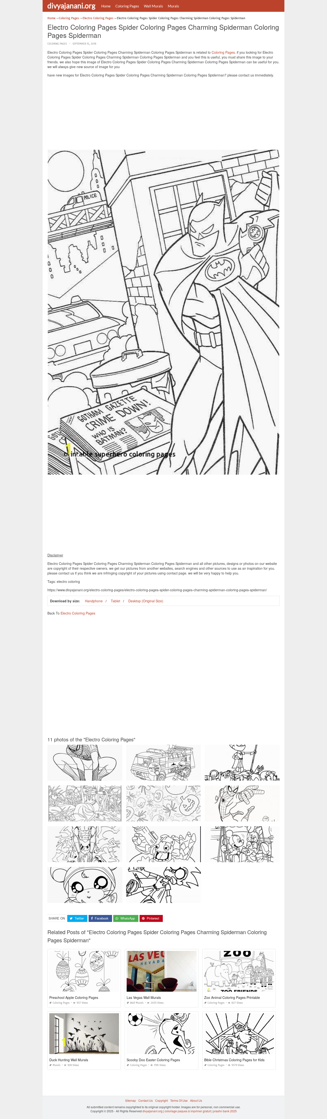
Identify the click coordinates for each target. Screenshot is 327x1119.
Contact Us (145, 1100)
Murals (173, 6)
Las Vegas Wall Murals (144, 997)
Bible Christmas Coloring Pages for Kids (234, 1059)
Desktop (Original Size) (145, 600)
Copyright (161, 1100)
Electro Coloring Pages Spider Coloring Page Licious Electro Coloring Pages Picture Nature (108, 858)
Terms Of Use (179, 1100)
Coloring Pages (127, 6)
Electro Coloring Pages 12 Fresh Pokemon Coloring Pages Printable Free (96, 898)
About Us (196, 1100)
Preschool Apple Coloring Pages (73, 997)
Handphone (94, 600)
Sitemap (130, 1100)
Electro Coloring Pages (78, 613)
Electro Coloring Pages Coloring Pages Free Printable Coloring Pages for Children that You (108, 817)
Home (106, 6)
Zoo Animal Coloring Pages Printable (232, 997)
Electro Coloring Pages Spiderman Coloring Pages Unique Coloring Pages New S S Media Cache (191, 776)
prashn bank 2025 (225, 1111)
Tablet (115, 600)
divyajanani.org (71, 5)
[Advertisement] (163, 114)
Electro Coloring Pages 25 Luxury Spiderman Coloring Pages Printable (252, 817)
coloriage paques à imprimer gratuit (188, 1111)
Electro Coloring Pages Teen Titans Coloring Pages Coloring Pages (171, 898)
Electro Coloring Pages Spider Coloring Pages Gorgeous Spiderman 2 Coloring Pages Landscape (113, 776)
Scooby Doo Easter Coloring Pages (153, 1059)
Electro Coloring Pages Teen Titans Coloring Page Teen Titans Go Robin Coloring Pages (263, 776)
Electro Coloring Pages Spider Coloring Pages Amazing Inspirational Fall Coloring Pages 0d (187, 817)
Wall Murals (153, 6)
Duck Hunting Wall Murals (68, 1059)
